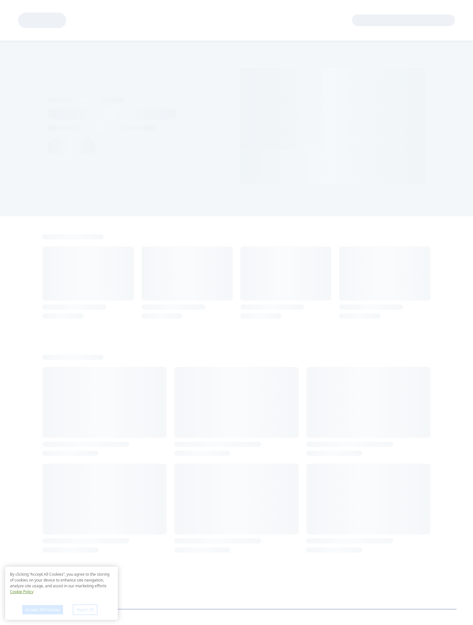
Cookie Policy (21, 591)
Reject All (85, 609)
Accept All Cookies (42, 609)
